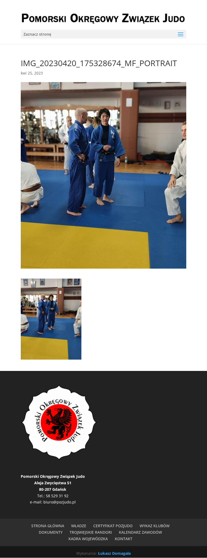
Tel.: (41, 495)
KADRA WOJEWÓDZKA (88, 538)
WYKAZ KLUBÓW (155, 525)
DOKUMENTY (51, 532)
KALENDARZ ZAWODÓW (140, 532)
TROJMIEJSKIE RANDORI (91, 532)
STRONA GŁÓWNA (47, 525)
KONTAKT (123, 538)
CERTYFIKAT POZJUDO (113, 525)
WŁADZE (78, 525)
